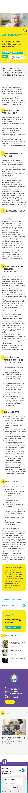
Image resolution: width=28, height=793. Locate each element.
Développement (13, 36)
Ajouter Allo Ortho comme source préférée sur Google (18, 57)
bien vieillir (7, 599)
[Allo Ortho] (4, 763)
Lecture (10, 34)
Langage (4, 34)
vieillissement (17, 599)
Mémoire (20, 34)
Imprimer (5, 56)
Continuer (9, 702)
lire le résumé (6, 53)
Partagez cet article (9, 605)
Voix (15, 34)
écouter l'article (17, 53)
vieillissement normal (11, 598)
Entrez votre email (11, 627)
